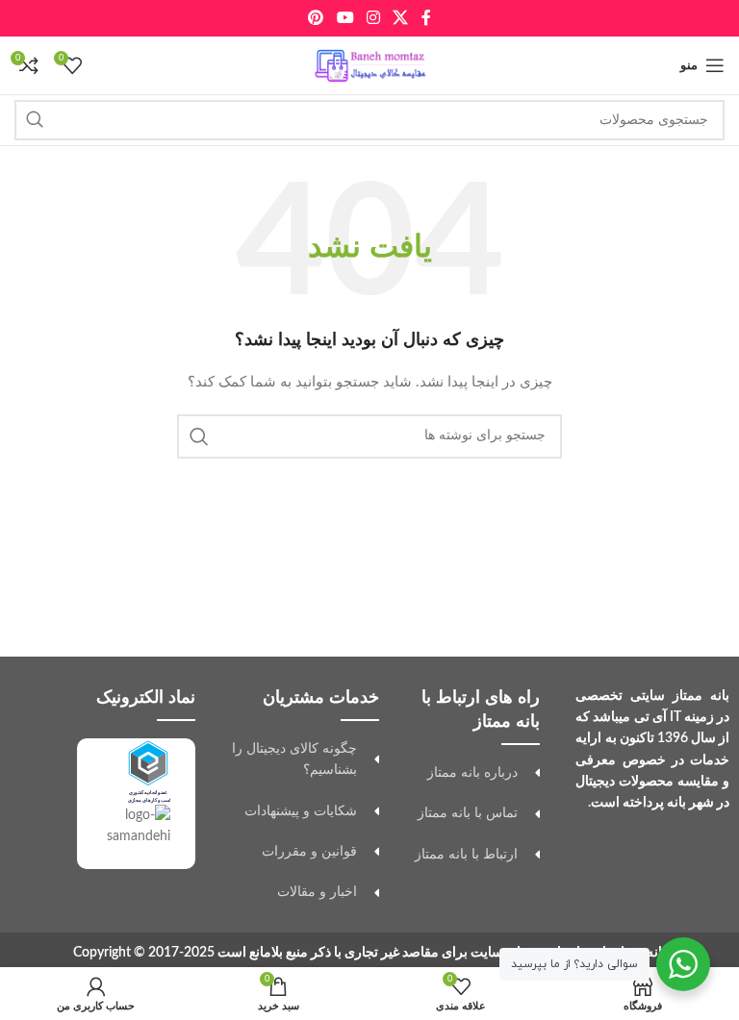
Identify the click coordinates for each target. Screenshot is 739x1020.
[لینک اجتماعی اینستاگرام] (373, 18)
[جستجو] (34, 120)
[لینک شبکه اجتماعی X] (401, 18)
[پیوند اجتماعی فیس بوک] (426, 18)
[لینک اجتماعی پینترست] (316, 18)
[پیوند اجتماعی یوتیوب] (345, 18)
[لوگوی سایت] (370, 65)
